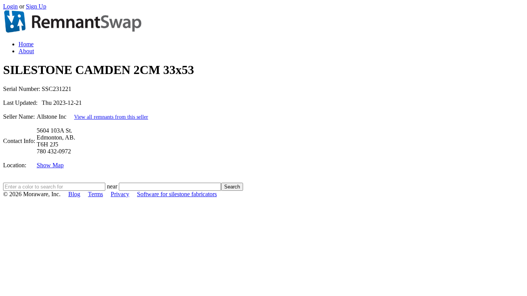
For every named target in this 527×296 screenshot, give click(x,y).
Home (26, 44)
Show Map (50, 165)
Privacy (120, 194)
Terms (95, 194)
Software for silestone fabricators (177, 194)
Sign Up (36, 6)
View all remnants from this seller (111, 117)
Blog (74, 194)
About (26, 51)
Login (10, 6)
